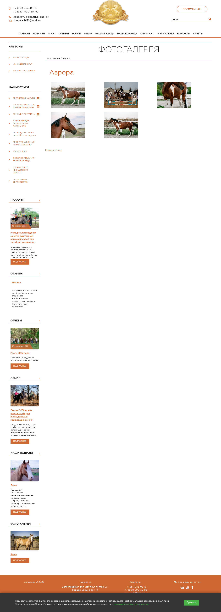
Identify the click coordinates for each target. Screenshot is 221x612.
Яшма (14, 485)
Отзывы (64, 34)
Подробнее (19, 262)
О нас (51, 34)
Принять (191, 602)
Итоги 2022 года (20, 353)
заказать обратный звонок (31, 17)
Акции (88, 34)
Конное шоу (20, 152)
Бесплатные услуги (24, 98)
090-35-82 (26, 12)
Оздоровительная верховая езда (23, 159)
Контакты (183, 34)
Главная (24, 34)
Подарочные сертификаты (20, 181)
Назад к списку (53, 150)
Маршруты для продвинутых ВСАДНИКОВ (21, 123)
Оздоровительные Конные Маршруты (23, 106)
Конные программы (24, 114)
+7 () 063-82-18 (135, 587)
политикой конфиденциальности (131, 604)
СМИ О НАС (147, 34)
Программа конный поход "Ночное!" (24, 143)
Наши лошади (104, 34)
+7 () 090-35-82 (136, 590)
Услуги (76, 34)
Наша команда (127, 34)
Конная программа (24, 71)
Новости (39, 34)
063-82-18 (25, 8)
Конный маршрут (22, 64)
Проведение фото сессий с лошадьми (24, 134)
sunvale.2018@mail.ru (27, 20)
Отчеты (198, 34)
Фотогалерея (165, 34)
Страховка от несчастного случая (20, 170)
